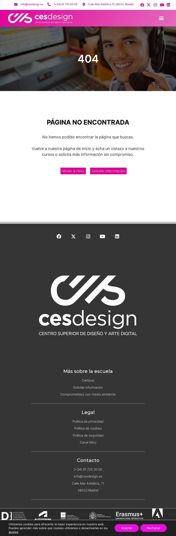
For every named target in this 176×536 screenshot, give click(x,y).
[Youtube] (162, 5)
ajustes (13, 532)
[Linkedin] (168, 5)
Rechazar (153, 528)
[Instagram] (155, 5)
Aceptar (126, 528)
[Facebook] (142, 5)
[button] (161, 18)
